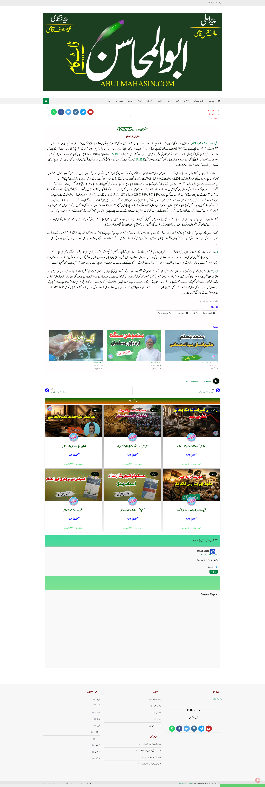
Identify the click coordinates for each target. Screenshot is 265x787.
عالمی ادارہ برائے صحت (209, 143)
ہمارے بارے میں (199, 101)
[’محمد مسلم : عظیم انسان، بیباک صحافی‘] (191, 345)
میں (216, 252)
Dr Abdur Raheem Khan (192, 381)
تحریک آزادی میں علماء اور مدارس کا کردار (191, 510)
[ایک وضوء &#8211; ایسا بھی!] (75, 345)
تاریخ (169, 101)
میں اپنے (215, 271)
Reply (213, 571)
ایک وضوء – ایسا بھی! (98, 362)
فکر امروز (160, 101)
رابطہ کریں (211, 101)
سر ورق (159, 719)
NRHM (139, 159)
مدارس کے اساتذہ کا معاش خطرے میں (191, 446)
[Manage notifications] (257, 780)
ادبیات (121, 101)
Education (208, 381)
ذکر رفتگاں (149, 101)
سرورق (110, 101)
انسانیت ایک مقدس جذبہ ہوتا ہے (73, 446)
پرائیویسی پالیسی (157, 706)
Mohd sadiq (203, 551)
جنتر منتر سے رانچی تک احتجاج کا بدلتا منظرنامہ (132, 446)
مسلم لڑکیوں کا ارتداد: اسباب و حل (132, 510)
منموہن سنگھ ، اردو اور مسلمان (154, 362)
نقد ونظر (140, 101)
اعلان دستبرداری (157, 699)
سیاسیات (130, 101)
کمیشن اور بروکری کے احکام (73, 510)
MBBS (116, 154)
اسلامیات (97, 712)
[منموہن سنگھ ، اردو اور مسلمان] (133, 345)
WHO (196, 143)
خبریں (177, 101)
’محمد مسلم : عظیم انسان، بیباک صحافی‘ (209, 362)
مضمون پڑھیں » (191, 455)
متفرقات (186, 101)
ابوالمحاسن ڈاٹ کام (217, 698)
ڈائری (98, 704)
